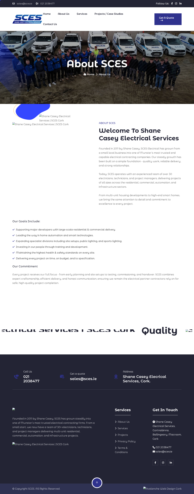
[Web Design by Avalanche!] (162, 489)
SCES (31, 488)
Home (47, 13)
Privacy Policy (126, 441)
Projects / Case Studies (109, 13)
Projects (122, 434)
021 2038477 (47, 3)
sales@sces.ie (24, 3)
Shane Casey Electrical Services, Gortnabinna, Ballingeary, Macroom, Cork (167, 430)
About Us (63, 13)
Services (82, 13)
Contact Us (50, 24)
